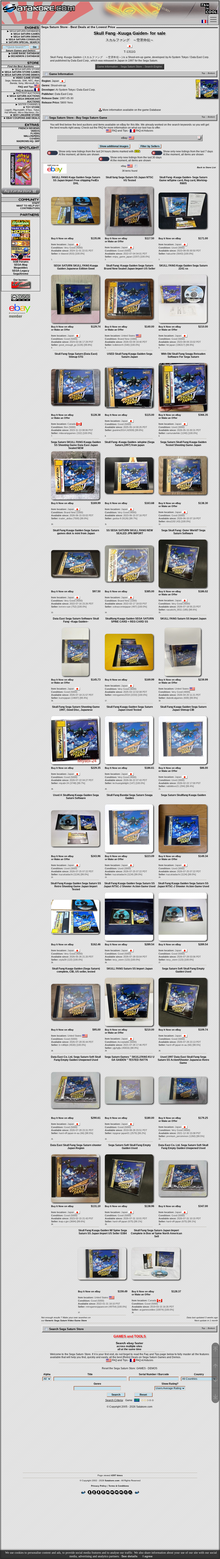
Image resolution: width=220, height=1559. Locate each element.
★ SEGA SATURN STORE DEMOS (21, 74)
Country (199, 1374)
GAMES (141, 1368)
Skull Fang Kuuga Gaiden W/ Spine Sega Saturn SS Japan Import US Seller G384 (102, 1232)
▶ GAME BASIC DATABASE (24, 53)
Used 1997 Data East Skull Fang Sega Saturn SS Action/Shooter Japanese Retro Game (183, 1059)
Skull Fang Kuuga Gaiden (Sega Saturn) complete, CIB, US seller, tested (76, 970)
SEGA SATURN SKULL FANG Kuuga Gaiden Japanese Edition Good (76, 267)
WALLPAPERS (32, 136)
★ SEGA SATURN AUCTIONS (23, 96)
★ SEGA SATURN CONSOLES (23, 39)
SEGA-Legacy (20, 270)
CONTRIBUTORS (30, 208)
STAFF (36, 203)
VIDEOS (35, 131)
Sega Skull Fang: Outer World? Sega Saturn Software (183, 532)
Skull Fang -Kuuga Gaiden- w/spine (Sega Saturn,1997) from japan (129, 444)
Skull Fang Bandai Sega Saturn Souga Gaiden (130, 797)
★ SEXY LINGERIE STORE (25, 115)
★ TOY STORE (31, 107)
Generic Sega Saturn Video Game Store (66, 1320)
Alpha (46, 1374)
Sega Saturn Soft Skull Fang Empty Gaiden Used (183, 970)
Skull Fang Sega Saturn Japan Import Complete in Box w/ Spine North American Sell (156, 1233)
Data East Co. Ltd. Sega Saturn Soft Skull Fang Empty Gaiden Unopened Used (76, 1058)
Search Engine (153, 66)
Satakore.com (144, 1406)
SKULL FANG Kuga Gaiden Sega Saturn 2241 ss (183, 267)
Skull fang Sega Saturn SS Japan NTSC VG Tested (129, 179)
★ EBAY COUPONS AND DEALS (21, 118)
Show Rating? (170, 1383)
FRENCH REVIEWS (29, 128)
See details (129, 1556)
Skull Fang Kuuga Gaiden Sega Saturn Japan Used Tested (130, 708)
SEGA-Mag (20, 264)
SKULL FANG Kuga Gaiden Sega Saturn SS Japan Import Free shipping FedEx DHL (76, 180)
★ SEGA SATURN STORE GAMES (21, 72)
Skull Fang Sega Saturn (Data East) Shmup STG (76, 355)
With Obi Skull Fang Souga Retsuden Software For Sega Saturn (183, 355)
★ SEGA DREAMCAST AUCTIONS (27, 100)
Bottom (211, 73)
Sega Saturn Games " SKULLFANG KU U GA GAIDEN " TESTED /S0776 (129, 1058)
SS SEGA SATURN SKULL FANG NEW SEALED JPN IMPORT (129, 532)
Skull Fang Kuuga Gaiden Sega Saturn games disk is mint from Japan (76, 532)
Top (203, 73)
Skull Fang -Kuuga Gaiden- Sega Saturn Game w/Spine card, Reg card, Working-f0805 (183, 180)
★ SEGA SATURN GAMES (25, 34)
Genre (97, 1383)
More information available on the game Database (131, 109)
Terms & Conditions (118, 1486)
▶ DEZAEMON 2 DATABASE (24, 56)
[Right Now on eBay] (55, 172)
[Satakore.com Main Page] (48, 13)
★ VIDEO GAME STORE (26, 77)
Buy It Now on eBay (62, 238)
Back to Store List (206, 167)
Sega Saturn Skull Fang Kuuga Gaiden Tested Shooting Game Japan (183, 444)
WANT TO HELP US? (28, 205)
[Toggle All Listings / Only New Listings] (52, 153)
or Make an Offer (114, 241)
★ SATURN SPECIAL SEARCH (23, 42)
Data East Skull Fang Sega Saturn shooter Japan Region (75, 1147)
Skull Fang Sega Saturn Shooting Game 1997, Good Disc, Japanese (76, 708)
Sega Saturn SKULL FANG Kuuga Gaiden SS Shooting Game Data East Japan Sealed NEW (76, 445)
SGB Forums (21, 261)
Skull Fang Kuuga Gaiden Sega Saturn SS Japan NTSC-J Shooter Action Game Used (129, 885)
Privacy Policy (99, 1486)
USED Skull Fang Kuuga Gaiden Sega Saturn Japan (129, 355)
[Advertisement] (110, 1438)
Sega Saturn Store (131, 66)
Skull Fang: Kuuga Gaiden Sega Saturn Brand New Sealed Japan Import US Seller (129, 267)
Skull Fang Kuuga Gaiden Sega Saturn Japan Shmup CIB (183, 708)
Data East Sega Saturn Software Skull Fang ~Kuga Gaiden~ (76, 620)
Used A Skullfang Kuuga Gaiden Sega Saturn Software (76, 797)
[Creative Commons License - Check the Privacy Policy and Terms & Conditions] (20, 297)
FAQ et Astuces (25, 90)
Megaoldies (21, 267)
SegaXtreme (20, 273)
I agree (148, 1556)
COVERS (35, 138)
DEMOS (152, 1368)
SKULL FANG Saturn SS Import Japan (183, 618)
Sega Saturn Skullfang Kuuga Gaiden (183, 795)
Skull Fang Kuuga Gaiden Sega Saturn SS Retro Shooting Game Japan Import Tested (76, 886)
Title (90, 1374)
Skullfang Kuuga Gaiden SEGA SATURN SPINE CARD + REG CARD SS (129, 620)
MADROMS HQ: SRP (28, 141)
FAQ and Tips (26, 86)
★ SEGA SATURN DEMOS (25, 36)
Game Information (107, 66)
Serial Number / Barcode (154, 1374)
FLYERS (35, 133)
